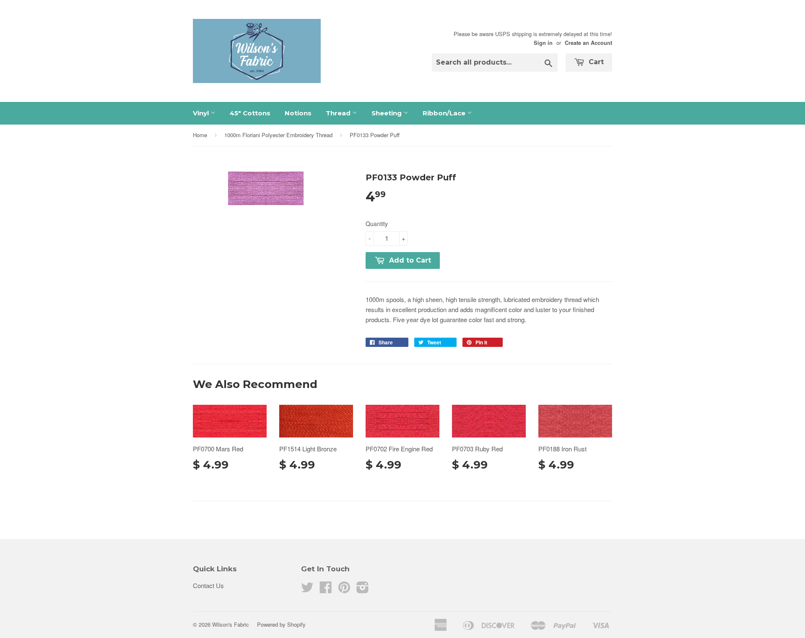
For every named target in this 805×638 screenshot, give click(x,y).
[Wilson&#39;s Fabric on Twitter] (307, 589)
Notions (298, 113)
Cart (595, 62)
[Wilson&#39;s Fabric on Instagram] (362, 589)
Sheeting (387, 113)
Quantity (377, 223)
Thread (339, 113)
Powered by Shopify (281, 624)
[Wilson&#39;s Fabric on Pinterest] (344, 589)
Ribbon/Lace (445, 113)
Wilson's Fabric (230, 624)
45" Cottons (250, 113)
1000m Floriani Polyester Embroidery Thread (278, 135)
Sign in (543, 43)
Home (200, 135)
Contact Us (208, 585)
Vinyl (201, 113)
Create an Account (588, 43)
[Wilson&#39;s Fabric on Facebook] (325, 589)
